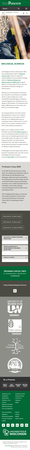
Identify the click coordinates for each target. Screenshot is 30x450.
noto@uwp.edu (15, 276)
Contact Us (18, 398)
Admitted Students (7, 416)
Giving (17, 414)
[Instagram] (8, 425)
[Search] (18, 8)
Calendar (17, 400)
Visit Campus (11, 385)
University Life (6, 394)
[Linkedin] (17, 425)
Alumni (17, 412)
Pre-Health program (20, 132)
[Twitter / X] (12, 425)
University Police (20, 394)
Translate (23, 13)
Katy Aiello (11, 157)
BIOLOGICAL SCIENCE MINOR (13, 228)
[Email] (26, 425)
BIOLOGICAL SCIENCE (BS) (11, 222)
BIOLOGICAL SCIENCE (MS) (12, 216)
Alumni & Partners (7, 404)
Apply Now (5, 385)
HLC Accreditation (7, 408)
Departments (9, 12)
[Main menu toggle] (26, 8)
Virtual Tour (25, 385)
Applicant (5, 414)
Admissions (5, 398)
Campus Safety (19, 396)
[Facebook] (3, 425)
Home (3, 12)
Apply (17, 402)
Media (17, 416)
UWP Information (7, 406)
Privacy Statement (8, 445)
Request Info (18, 385)
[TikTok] (21, 425)
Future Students (7, 412)
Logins (4, 420)
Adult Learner (19, 418)
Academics (5, 396)
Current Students (7, 418)
